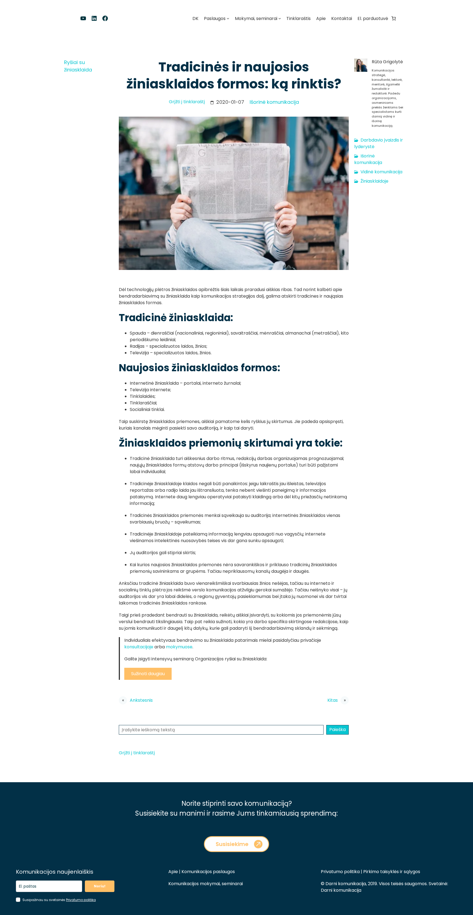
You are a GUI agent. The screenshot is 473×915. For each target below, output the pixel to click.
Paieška (337, 729)
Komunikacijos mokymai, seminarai (205, 884)
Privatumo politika (81, 899)
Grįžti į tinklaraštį (187, 102)
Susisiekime (232, 844)
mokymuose (179, 647)
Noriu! (99, 886)
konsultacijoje (139, 647)
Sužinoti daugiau (148, 674)
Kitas (332, 700)
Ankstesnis (141, 700)
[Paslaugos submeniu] (228, 18)
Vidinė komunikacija (381, 172)
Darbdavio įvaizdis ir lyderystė (378, 143)
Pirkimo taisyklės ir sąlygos (391, 871)
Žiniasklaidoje (374, 181)
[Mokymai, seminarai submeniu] (279, 18)
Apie (173, 871)
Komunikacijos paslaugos (207, 871)
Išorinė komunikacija (274, 102)
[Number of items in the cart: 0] (393, 18)
